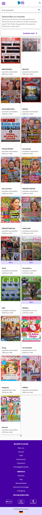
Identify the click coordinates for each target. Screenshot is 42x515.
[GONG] (10, 329)
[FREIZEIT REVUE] (31, 170)
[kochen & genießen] (10, 448)
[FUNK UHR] (31, 210)
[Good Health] (31, 329)
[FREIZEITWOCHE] (10, 210)
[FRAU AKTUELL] (31, 130)
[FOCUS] (31, 90)
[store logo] (21, 3)
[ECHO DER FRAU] (10, 90)
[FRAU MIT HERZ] (10, 170)
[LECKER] (10, 488)
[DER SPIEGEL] (10, 51)
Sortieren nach (29, 33)
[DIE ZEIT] (31, 51)
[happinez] (10, 369)
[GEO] (10, 289)
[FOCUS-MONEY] (10, 130)
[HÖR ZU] (31, 369)
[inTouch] (10, 409)
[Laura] (31, 448)
